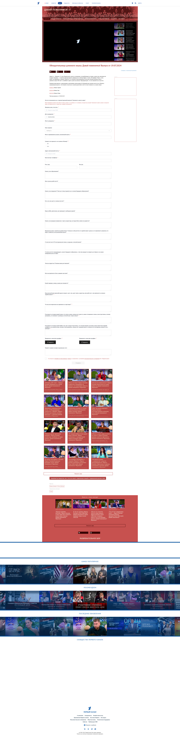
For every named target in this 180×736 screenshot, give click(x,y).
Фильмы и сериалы (77, 3)
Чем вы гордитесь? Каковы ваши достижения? (57, 263)
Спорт (87, 3)
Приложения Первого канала (81, 717)
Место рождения (49, 121)
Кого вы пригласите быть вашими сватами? (56, 273)
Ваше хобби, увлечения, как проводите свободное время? (60, 211)
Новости (53, 3)
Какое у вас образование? (52, 171)
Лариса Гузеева (53, 486)
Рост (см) (47, 164)
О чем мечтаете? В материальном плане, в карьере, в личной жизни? (63, 242)
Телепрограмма (96, 3)
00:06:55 (52, 87)
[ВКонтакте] (53, 72)
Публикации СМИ (93, 722)
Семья (51, 491)
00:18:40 (52, 90)
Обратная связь (92, 719)
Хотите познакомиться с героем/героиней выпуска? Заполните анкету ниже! (65, 100)
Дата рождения (49, 114)
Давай (56, 10)
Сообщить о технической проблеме (128, 70)
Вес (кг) (81, 164)
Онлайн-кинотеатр (98, 715)
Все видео (103, 717)
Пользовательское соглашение (78, 719)
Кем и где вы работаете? (51, 181)
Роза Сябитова (61, 486)
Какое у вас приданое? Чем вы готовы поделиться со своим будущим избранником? (67, 191)
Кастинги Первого (94, 717)
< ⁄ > (66, 72)
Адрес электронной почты (52, 151)
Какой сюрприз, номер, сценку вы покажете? (56, 283)
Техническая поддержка (103, 719)
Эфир (47, 3)
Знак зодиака (48, 127)
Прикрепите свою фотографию (53, 338)
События (85, 722)
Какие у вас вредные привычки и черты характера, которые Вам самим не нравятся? (67, 221)
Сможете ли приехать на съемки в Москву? (56, 141)
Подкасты (66, 3)
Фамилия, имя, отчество (51, 107)
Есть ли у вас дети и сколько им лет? (54, 201)
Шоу (60, 3)
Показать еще (78, 473)
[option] (124, 25)
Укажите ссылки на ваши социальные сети (56, 348)
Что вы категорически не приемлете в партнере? (58, 304)
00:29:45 (52, 93)
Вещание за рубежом (91, 725)
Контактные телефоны (51, 157)
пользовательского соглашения (91, 358)
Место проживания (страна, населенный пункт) (57, 134)
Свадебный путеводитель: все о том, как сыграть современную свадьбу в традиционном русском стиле (78, 478)
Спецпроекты (88, 715)
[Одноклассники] (60, 72)
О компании (80, 715)
